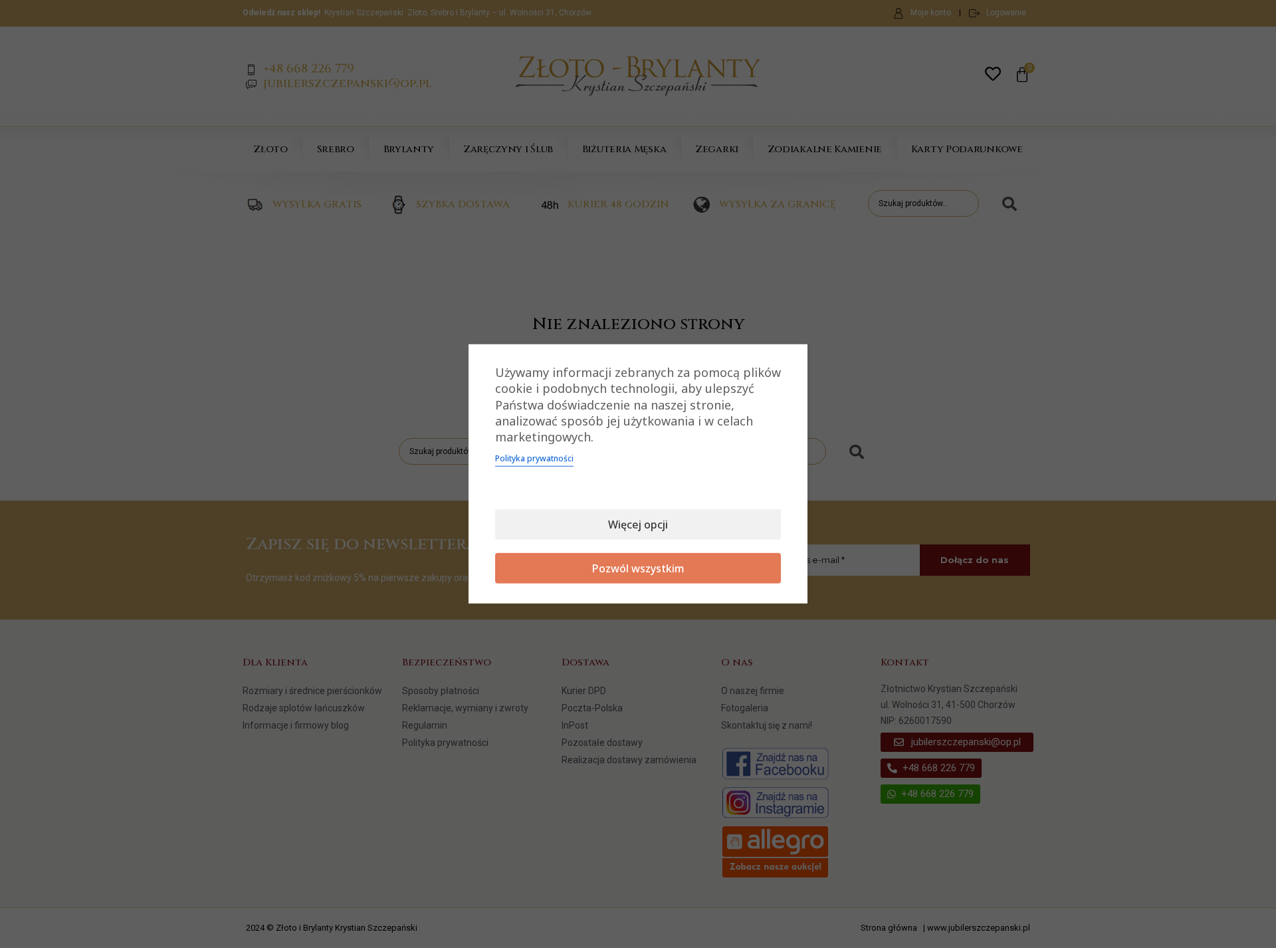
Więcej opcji (638, 524)
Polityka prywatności (534, 458)
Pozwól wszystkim (638, 568)
